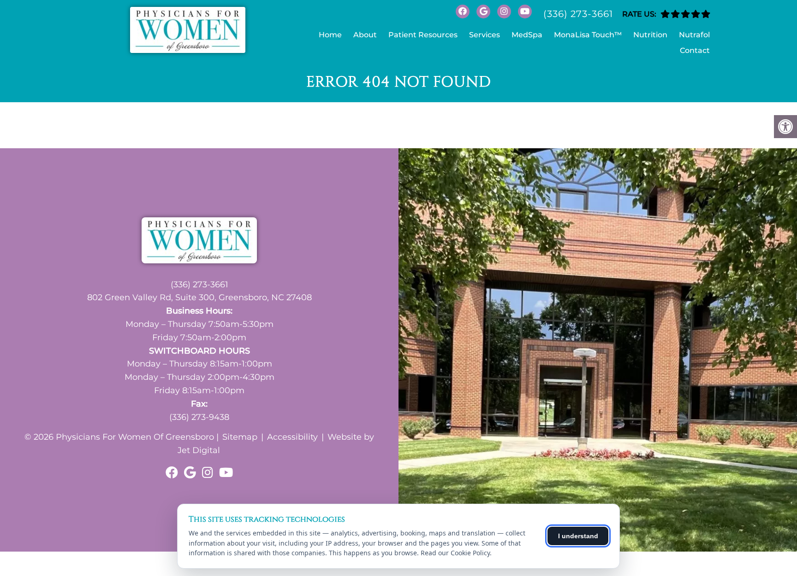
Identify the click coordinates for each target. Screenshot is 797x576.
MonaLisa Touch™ (588, 34)
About (365, 34)
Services (484, 34)
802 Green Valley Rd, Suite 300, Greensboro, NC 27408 (199, 297)
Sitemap (239, 437)
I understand (578, 536)
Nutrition (650, 34)
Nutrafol (694, 34)
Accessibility (292, 437)
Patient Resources (423, 34)
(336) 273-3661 (578, 13)
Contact (695, 50)
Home (330, 34)
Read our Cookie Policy (455, 552)
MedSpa (527, 34)
